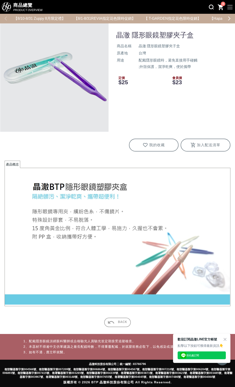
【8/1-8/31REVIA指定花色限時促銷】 (104, 18)
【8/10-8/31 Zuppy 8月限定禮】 (39, 18)
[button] (229, 18)
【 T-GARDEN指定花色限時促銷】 (172, 18)
